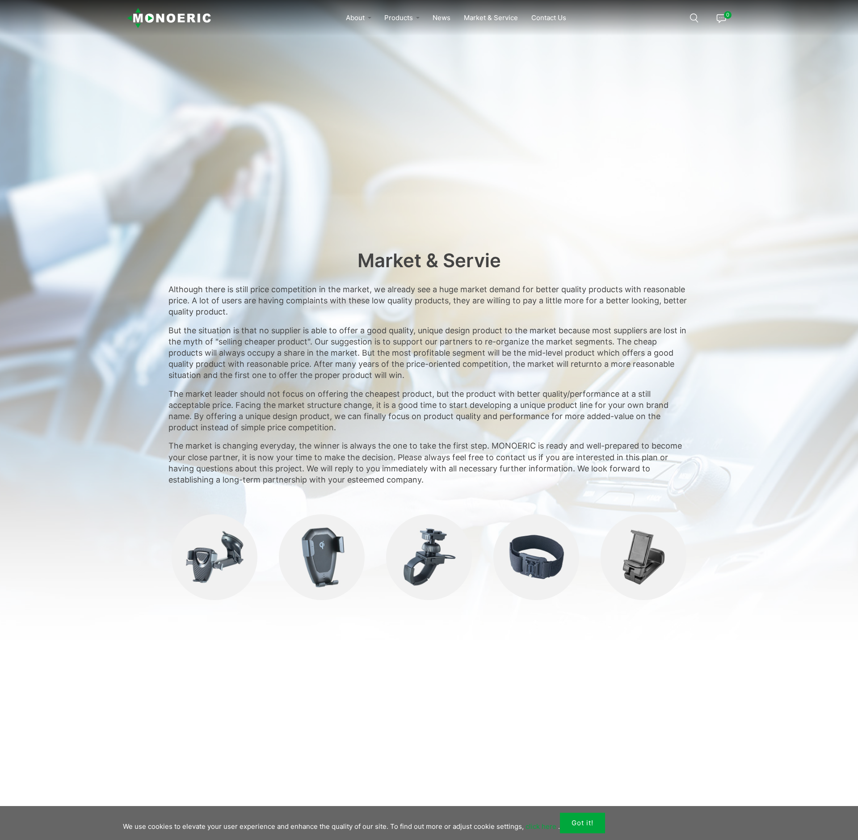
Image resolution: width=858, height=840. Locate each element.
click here (541, 826)
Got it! (582, 823)
